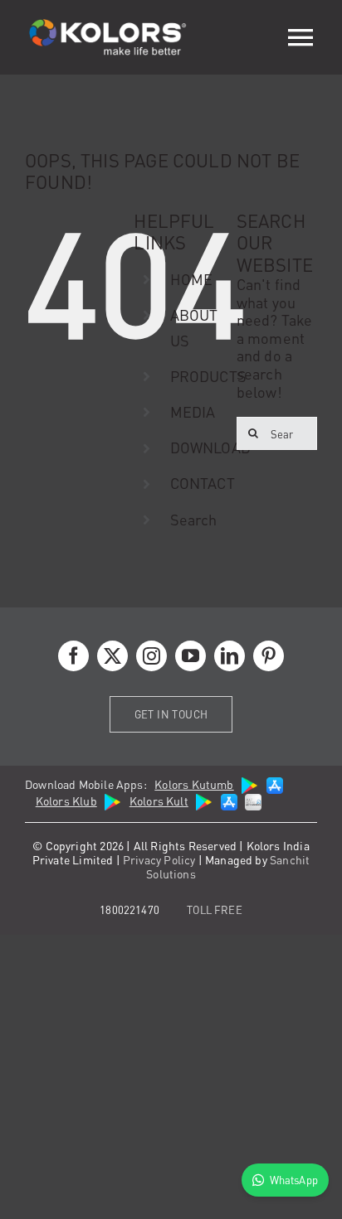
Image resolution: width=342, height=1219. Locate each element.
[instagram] (151, 656)
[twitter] (112, 656)
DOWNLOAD (210, 447)
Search (193, 519)
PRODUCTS (208, 375)
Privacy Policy (159, 859)
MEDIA (193, 411)
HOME (191, 278)
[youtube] (190, 656)
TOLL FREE (214, 909)
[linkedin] (229, 656)
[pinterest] (268, 656)
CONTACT (202, 482)
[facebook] (73, 656)
